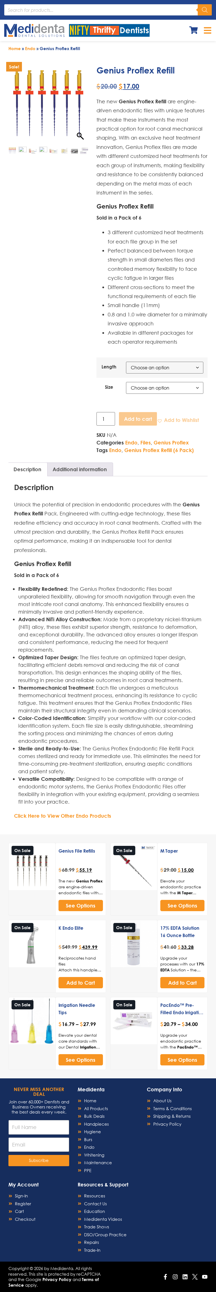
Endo (30, 48)
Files (145, 442)
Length (109, 367)
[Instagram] (175, 1277)
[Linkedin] (185, 1277)
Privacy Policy (56, 1279)
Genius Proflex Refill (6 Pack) (159, 450)
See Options (80, 905)
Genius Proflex (171, 442)
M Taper (169, 850)
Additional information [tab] (80, 469)
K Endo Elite (70, 928)
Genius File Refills (76, 850)
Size (109, 387)
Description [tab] (27, 469)
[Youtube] (205, 1277)
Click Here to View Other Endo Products (62, 816)
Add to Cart (80, 983)
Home (14, 48)
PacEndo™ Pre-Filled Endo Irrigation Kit (182, 1012)
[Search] (205, 9)
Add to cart (138, 419)
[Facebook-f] (165, 1277)
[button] (178, 420)
